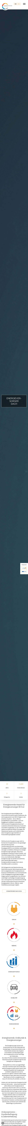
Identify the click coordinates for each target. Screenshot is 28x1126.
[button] (3, 1123)
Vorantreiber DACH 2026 (14, 891)
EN (19, 4)
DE (15, 4)
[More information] (14, 924)
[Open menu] (24, 4)
